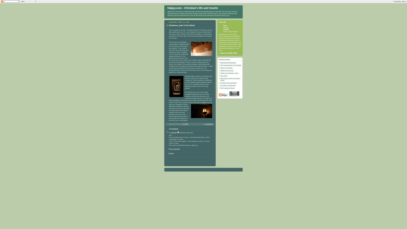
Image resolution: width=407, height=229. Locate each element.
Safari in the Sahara (226, 68)
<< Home (171, 153)
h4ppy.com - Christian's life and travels (192, 8)
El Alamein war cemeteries (228, 83)
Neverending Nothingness (228, 63)
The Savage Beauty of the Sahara (230, 65)
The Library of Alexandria (228, 85)
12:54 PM (174, 132)
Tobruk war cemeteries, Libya (229, 73)
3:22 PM (185, 124)
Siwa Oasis (223, 76)
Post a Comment (174, 149)
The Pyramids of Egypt (227, 88)
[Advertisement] (190, 161)
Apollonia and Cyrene (226, 70)
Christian (226, 27)
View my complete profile (228, 53)
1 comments (209, 124)
